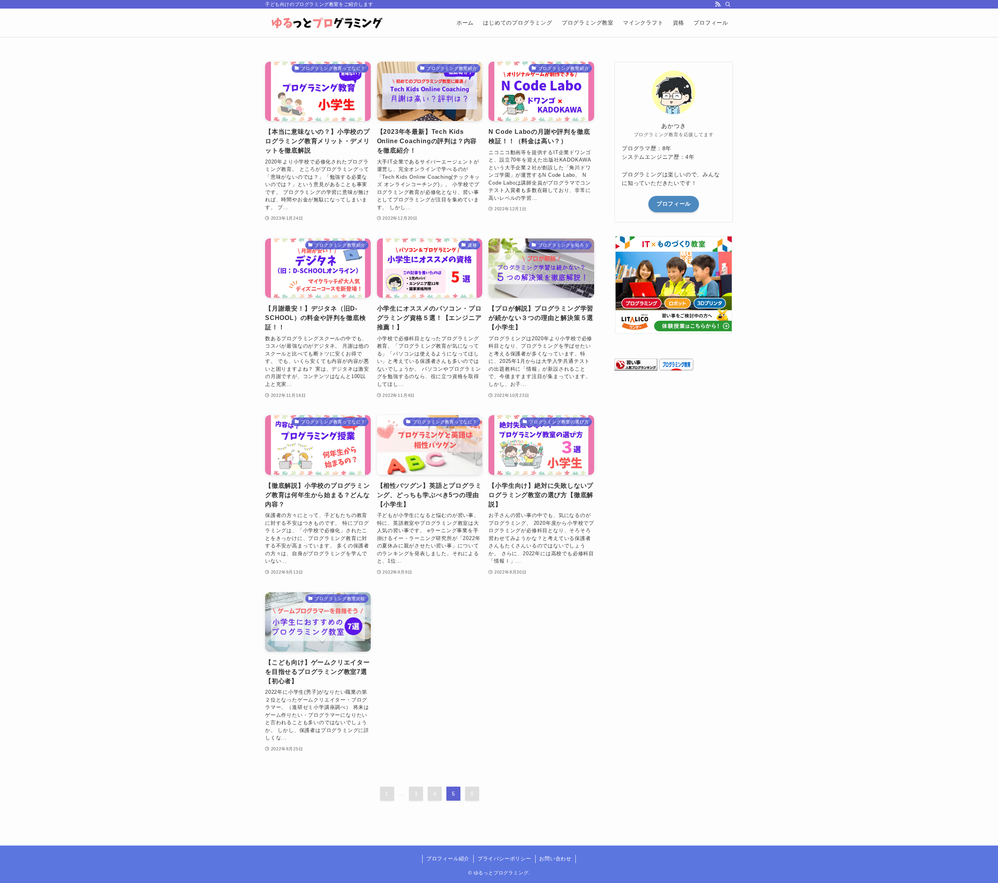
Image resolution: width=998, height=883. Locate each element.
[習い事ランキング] (635, 369)
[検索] (728, 4)
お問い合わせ (555, 859)
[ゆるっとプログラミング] (327, 22)
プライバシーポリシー (504, 859)
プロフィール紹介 (447, 859)
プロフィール (673, 204)
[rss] (718, 4)
